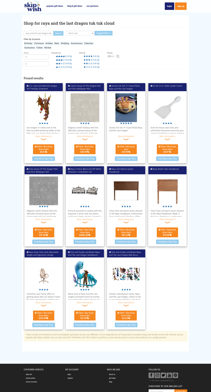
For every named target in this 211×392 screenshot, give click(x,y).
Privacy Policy (30, 378)
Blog (110, 382)
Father (39, 47)
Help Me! (29, 374)
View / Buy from (44, 149)
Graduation (29, 47)
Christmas (39, 43)
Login (169, 6)
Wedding (65, 43)
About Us (112, 374)
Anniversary (77, 43)
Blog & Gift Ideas (74, 6)
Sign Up (180, 6)
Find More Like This (43, 158)
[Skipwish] (33, 6)
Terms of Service (31, 382)
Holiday (49, 43)
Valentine (88, 43)
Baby (56, 43)
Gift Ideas (112, 378)
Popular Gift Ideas (55, 6)
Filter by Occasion (32, 39)
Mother (47, 47)
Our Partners (92, 6)
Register (70, 378)
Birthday (28, 43)
